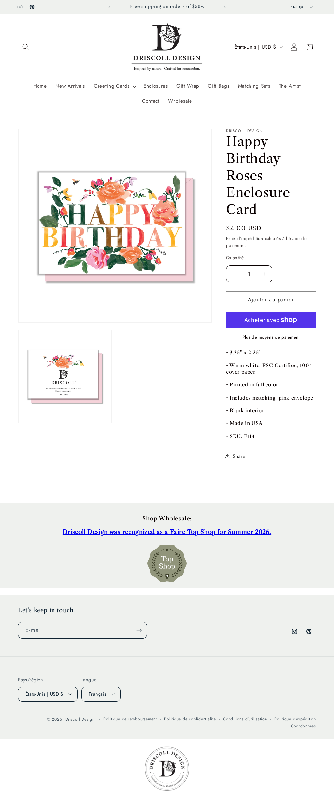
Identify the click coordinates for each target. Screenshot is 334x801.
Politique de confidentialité (190, 719)
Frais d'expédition (244, 238)
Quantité (235, 257)
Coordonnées (303, 726)
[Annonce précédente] (109, 7)
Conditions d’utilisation (245, 719)
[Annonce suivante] (225, 7)
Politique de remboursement (130, 719)
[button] (26, 47)
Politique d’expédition (295, 719)
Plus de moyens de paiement (270, 337)
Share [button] (239, 456)
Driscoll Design (80, 719)
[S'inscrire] (139, 630)
